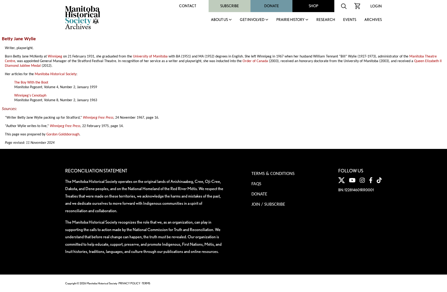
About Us (219, 20)
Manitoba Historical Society (55, 74)
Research (325, 20)
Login (376, 6)
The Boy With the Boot (31, 82)
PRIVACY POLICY (129, 283)
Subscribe (229, 6)
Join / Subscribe (268, 204)
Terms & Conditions (273, 173)
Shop (313, 6)
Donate (271, 6)
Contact (187, 6)
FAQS (256, 184)
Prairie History (290, 20)
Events (349, 20)
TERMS (146, 283)
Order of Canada (255, 61)
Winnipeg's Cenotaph (30, 95)
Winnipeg (55, 56)
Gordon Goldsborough (62, 134)
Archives (373, 20)
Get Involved (252, 20)
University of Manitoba (150, 56)
